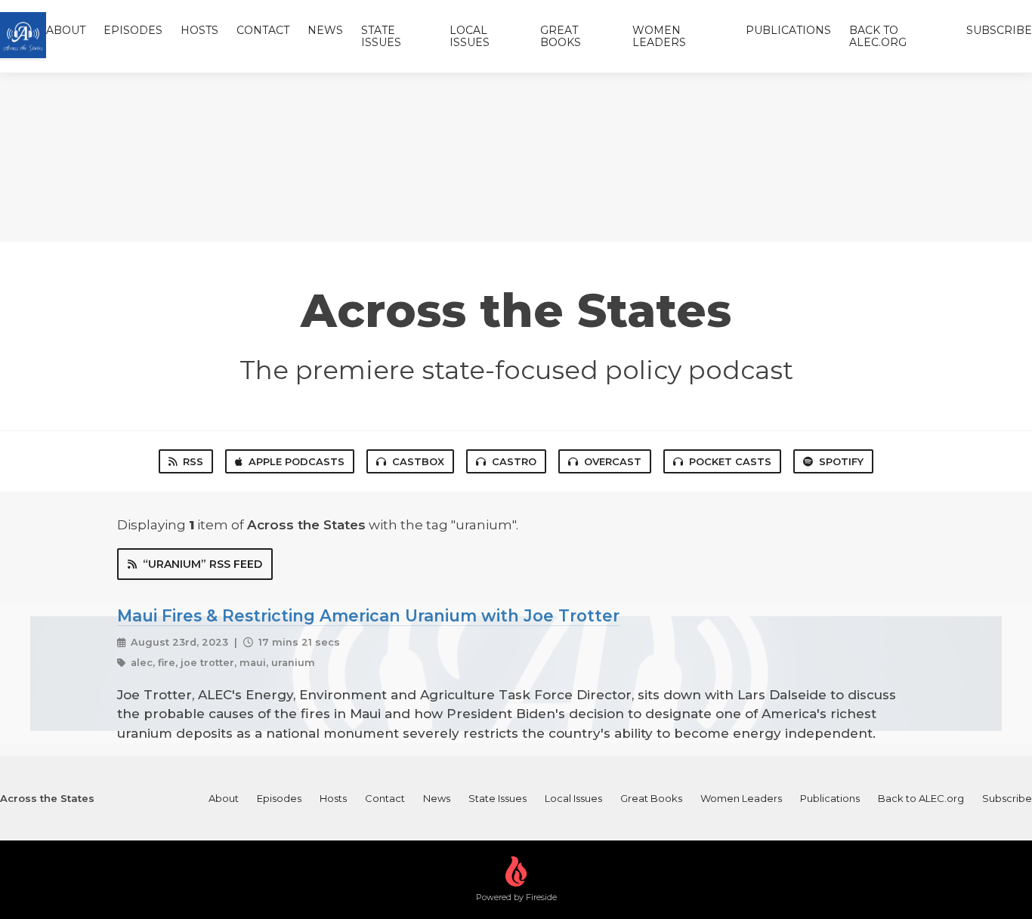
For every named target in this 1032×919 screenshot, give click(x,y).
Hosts (199, 30)
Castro (514, 461)
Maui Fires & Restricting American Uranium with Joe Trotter (368, 615)
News (325, 30)
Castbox (418, 461)
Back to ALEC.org (878, 36)
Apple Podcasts (297, 461)
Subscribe (999, 30)
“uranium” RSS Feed (202, 564)
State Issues (381, 36)
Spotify (841, 461)
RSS (193, 461)
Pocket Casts (730, 461)
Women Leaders (659, 36)
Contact (262, 30)
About (65, 30)
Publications (788, 30)
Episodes (133, 30)
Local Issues (470, 36)
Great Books (560, 36)
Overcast (612, 461)
